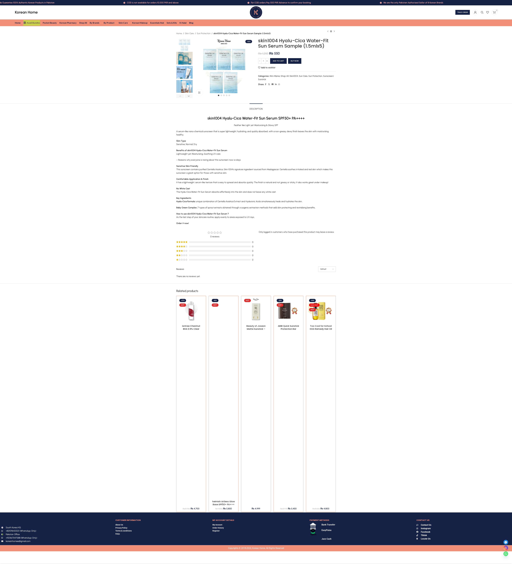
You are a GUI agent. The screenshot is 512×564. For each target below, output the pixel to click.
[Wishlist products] (487, 12)
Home (179, 33)
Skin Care (189, 33)
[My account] (475, 12)
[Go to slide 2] (221, 95)
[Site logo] (256, 12)
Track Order (462, 12)
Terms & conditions (123, 531)
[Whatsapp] (505, 553)
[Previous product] (327, 31)
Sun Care (303, 76)
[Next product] (334, 31)
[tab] (256, 107)
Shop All (285, 76)
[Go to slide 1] (218, 95)
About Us (119, 525)
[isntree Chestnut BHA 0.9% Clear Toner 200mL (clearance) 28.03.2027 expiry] (191, 310)
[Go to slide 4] (226, 95)
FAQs (117, 534)
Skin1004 (294, 76)
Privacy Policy (121, 528)
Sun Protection (204, 33)
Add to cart (278, 61)
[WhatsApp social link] (279, 84)
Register (216, 531)
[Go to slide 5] (229, 95)
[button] (180, 96)
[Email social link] (272, 84)
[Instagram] (505, 548)
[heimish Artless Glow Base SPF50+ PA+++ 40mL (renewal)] (223, 398)
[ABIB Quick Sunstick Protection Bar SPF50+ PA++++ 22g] (288, 310)
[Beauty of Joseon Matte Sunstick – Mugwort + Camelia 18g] (256, 310)
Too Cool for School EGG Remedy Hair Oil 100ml (321, 329)
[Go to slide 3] (224, 95)
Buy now (295, 61)
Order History (218, 528)
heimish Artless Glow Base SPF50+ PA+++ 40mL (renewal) (223, 504)
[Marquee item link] (391, 2)
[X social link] (269, 84)
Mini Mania (275, 76)
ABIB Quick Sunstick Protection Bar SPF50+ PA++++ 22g (288, 329)
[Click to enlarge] (199, 92)
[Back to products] (331, 31)
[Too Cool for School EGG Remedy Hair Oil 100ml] (321, 310)
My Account (217, 525)
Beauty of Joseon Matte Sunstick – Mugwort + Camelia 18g (256, 330)
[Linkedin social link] (275, 84)
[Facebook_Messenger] (505, 542)
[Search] (482, 12)
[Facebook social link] (265, 84)
